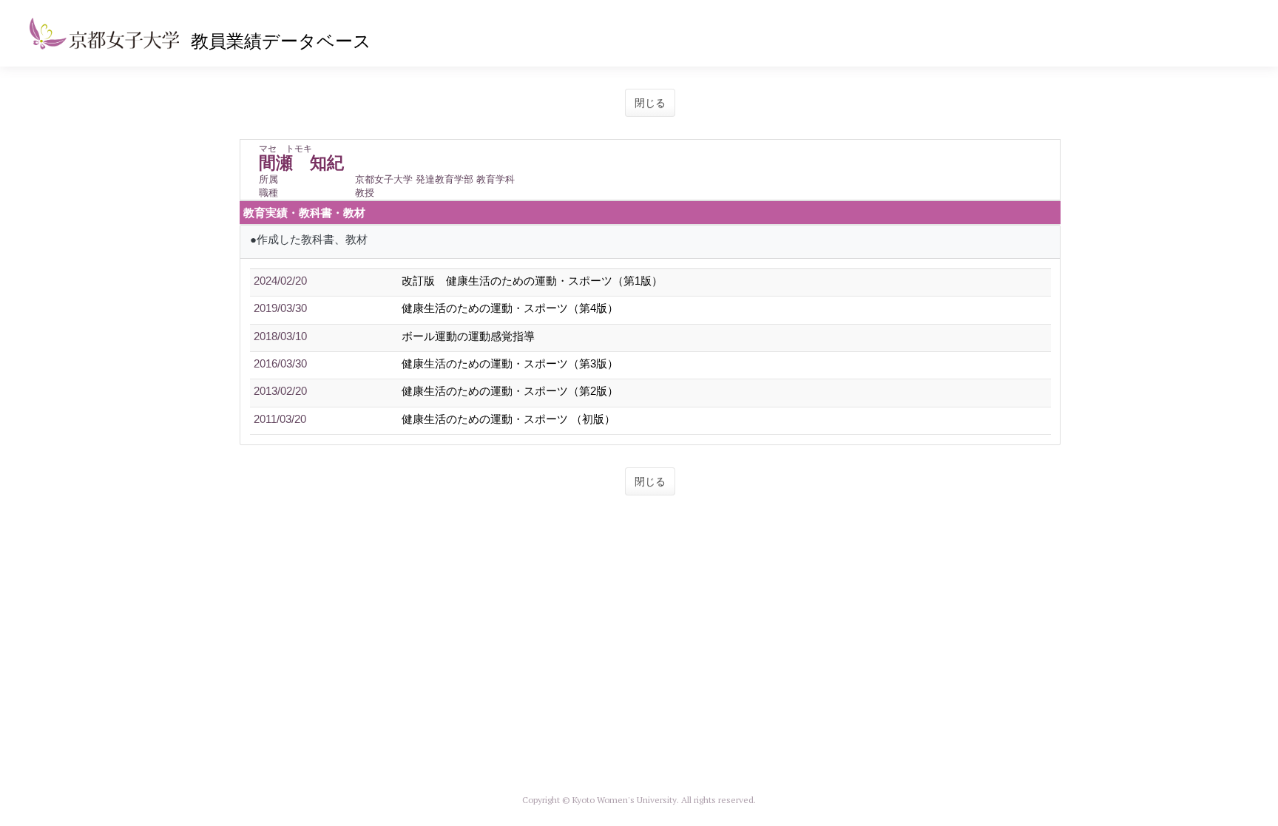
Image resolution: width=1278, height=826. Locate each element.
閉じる (650, 103)
